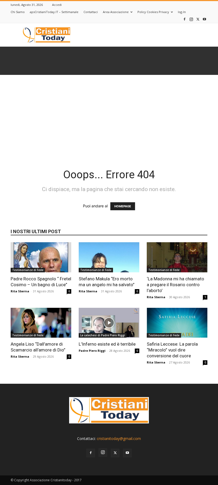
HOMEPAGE (122, 206)
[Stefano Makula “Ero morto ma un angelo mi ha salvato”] (109, 257)
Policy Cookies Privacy (153, 12)
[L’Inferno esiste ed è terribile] (109, 323)
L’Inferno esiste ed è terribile (107, 344)
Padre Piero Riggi (92, 351)
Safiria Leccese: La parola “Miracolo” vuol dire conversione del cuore (172, 349)
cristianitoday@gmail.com (119, 438)
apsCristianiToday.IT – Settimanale (54, 12)
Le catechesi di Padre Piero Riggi (102, 335)
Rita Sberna (20, 291)
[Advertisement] (109, 115)
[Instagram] (191, 19)
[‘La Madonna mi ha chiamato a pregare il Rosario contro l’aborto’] (177, 257)
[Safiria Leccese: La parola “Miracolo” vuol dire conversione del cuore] (177, 323)
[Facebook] (184, 19)
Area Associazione (116, 12)
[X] (198, 19)
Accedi (57, 5)
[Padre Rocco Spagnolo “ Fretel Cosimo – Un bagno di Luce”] (41, 257)
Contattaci (90, 12)
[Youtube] (204, 19)
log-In (182, 12)
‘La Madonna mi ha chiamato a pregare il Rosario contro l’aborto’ (175, 284)
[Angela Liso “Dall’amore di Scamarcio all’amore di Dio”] (41, 323)
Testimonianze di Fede (27, 270)
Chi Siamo (18, 12)
